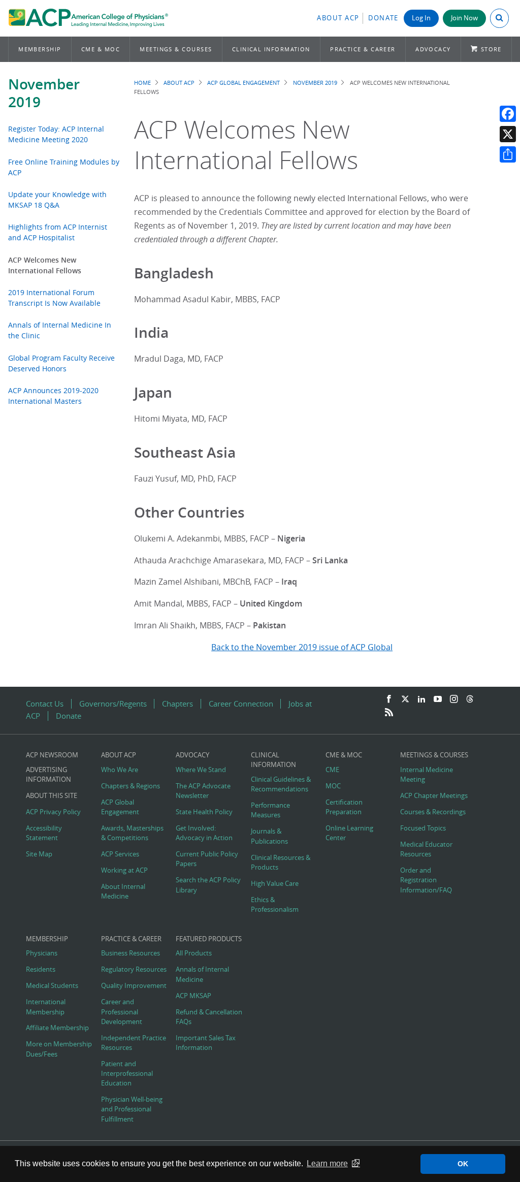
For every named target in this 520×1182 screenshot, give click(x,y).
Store (491, 49)
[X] (508, 134)
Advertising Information (48, 774)
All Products (194, 953)
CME (332, 769)
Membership (39, 49)
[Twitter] (405, 699)
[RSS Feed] (389, 712)
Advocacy (433, 49)
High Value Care (275, 883)
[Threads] (469, 699)
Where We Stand (201, 769)
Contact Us (44, 704)
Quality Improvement (134, 985)
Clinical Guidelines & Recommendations (281, 784)
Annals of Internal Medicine (202, 974)
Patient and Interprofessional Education (127, 1074)
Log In (421, 18)
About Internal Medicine (123, 891)
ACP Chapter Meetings (434, 795)
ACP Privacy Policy (53, 812)
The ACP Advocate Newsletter (203, 791)
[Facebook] (508, 114)
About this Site (51, 795)
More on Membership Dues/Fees (59, 1049)
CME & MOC (100, 49)
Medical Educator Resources (426, 849)
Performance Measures (270, 810)
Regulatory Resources (134, 969)
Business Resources (130, 953)
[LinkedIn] (421, 699)
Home (142, 82)
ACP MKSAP (193, 996)
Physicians (41, 953)
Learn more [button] (327, 1163)
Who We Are (119, 769)
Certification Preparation (344, 807)
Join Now (464, 18)
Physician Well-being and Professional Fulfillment (131, 1109)
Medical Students (52, 985)
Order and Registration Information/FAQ (426, 880)
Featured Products (209, 939)
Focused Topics (423, 828)
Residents (40, 969)
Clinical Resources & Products (280, 862)
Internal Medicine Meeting (426, 774)
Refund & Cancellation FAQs (209, 1017)
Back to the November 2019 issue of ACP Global (302, 647)
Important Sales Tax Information (206, 1043)
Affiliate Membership (57, 1028)
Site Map (39, 854)
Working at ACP (124, 870)
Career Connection (241, 704)
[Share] (508, 154)
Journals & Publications (269, 836)
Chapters (177, 704)
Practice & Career (363, 49)
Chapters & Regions (130, 786)
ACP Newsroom (52, 755)
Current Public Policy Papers (207, 859)
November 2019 (44, 93)
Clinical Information (271, 49)
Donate (383, 18)
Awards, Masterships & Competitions (132, 833)
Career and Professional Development (121, 1012)
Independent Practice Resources (133, 1043)
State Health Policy (204, 812)
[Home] (88, 18)
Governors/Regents (113, 704)
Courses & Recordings (433, 812)
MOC (333, 786)
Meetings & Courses (176, 49)
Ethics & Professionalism (275, 905)
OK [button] (463, 1164)
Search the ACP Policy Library (208, 885)
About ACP (338, 18)
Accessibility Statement (44, 833)
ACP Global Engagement (243, 82)
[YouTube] (438, 699)
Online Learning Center (349, 833)
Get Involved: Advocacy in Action (204, 833)
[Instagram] (454, 699)
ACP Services (120, 854)
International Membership (46, 1007)
